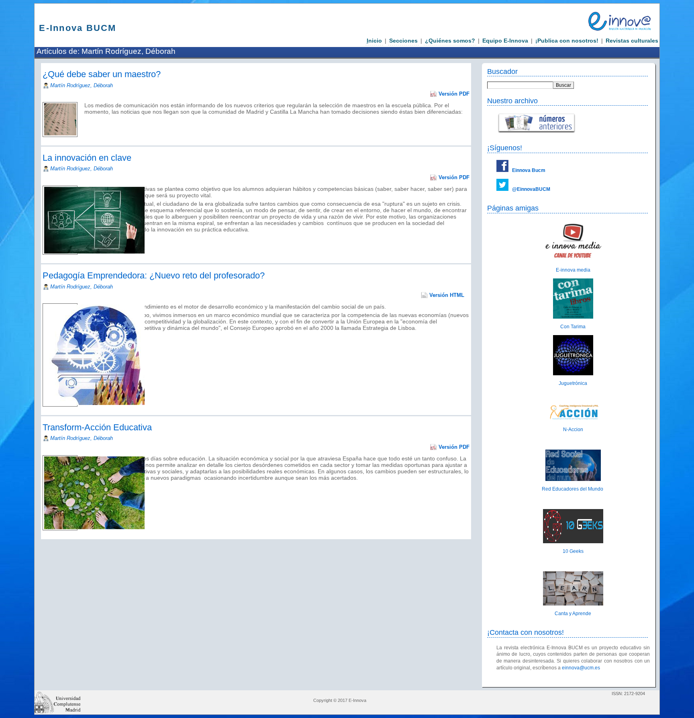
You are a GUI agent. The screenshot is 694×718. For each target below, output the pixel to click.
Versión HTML (446, 295)
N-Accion (573, 429)
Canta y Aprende (573, 613)
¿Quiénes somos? (450, 40)
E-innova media (573, 270)
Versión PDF (454, 94)
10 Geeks (573, 551)
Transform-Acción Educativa (97, 427)
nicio (374, 40)
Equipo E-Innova (505, 40)
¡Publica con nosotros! (566, 40)
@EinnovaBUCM (531, 189)
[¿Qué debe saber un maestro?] (85, 118)
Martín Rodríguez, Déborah (81, 85)
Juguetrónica (573, 383)
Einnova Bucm (528, 170)
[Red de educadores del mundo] (573, 479)
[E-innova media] (573, 260)
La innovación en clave (87, 158)
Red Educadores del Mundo (573, 489)
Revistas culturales (632, 40)
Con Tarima (573, 326)
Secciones (403, 40)
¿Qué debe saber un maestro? (102, 74)
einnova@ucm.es (581, 668)
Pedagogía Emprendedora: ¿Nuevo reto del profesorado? (154, 275)
